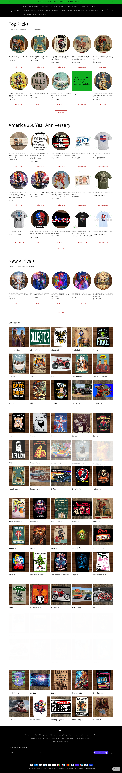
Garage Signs (35, 489)
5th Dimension (14, 350)
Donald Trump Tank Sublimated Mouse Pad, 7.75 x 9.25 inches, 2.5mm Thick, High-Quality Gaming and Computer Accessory (18, 195)
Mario (11, 575)
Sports (53, 693)
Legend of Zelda (78, 548)
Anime (32, 377)
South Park (13, 693)
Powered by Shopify (41, 768)
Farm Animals (77, 462)
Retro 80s (54, 660)
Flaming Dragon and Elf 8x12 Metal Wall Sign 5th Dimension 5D (39, 293)
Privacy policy (60, 768)
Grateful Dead (77, 489)
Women (96, 719)
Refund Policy (39, 735)
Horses (95, 521)
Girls (31, 548)
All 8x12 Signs (56, 350)
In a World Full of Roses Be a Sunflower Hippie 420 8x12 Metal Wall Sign (18, 95)
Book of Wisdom (36, 738)
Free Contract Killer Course (51, 738)
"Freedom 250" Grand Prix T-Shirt (102, 231)
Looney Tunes (98, 548)
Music (95, 607)
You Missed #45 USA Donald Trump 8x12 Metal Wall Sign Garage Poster (61, 154)
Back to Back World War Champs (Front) (102, 154)
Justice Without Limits (68, 738)
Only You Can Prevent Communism (102, 193)
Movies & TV (76, 607)
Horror (74, 521)
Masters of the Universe (60, 575)
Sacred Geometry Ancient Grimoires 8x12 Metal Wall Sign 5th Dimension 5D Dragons (103, 294)
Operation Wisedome (83, 738)
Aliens (95, 350)
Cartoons (96, 403)
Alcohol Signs (77, 350)
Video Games (35, 719)
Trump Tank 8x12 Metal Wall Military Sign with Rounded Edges (40, 193)
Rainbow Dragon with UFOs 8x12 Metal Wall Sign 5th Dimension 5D (81, 293)
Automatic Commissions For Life (85, 735)
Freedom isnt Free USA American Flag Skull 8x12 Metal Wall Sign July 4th (40, 233)
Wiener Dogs (76, 719)
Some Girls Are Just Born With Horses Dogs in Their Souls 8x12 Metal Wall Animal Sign (81, 58)
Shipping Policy (62, 735)
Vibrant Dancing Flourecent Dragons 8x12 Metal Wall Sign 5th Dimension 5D (60, 294)
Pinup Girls (76, 634)
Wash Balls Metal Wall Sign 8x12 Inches (39, 94)
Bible (32, 403)
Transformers (98, 693)
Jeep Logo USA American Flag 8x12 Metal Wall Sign (60, 232)
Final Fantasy (98, 462)
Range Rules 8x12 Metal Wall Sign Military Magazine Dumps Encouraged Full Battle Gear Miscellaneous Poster (39, 156)
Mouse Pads (34, 607)
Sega (95, 660)
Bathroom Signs (78, 377)
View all (61, 113)
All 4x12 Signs (35, 350)
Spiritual (33, 693)
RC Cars (11, 660)
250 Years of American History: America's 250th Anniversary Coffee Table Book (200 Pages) (18, 155)
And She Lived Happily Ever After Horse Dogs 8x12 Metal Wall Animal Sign (103, 58)
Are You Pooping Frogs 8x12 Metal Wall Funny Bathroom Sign (39, 57)
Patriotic (54, 634)
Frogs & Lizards (14, 489)
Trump (11, 719)
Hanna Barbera (14, 521)
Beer (10, 403)
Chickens (33, 436)
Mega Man (76, 575)
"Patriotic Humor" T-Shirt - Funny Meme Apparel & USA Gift (81, 232)
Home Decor (55, 521)
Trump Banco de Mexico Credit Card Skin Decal (82, 193)
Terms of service (69, 768)
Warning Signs (56, 719)
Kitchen (54, 548)
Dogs (10, 462)
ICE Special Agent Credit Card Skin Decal (81, 154)
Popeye (96, 634)
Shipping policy (79, 768)
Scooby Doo (76, 660)
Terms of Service (51, 735)
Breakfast (54, 403)
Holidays (33, 521)
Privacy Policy (29, 735)
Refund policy (51, 768)
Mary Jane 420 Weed (38, 575)
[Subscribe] (41, 752)
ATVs (52, 377)
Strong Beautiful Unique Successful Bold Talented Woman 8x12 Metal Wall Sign (103, 95)
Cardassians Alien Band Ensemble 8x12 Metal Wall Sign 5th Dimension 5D (18, 294)
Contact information (90, 768)
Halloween (97, 489)
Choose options (103, 166)
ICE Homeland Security (15, 231)
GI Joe (53, 489)
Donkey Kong (35, 462)
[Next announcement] (113, 2)
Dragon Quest (56, 462)
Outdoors (33, 634)
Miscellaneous (98, 575)
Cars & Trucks (77, 403)
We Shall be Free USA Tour (61, 741)
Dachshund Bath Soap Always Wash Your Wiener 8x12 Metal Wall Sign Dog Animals (61, 95)
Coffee (74, 436)
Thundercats (77, 693)
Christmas (54, 436)
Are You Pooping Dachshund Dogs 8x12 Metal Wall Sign (18, 57)
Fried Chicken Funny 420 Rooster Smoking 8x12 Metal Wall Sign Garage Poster (60, 58)
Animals (12, 377)
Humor (11, 548)
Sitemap (71, 735)
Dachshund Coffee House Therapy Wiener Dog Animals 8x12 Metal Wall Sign (82, 80)
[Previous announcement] (9, 2)
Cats (10, 436)
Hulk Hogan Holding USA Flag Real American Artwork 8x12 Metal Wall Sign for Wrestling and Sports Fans (60, 194)
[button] (34, 6)
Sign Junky (33, 768)
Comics (96, 436)
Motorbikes (55, 607)
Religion (33, 660)
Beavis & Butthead (100, 377)
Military (11, 607)
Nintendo (12, 634)
